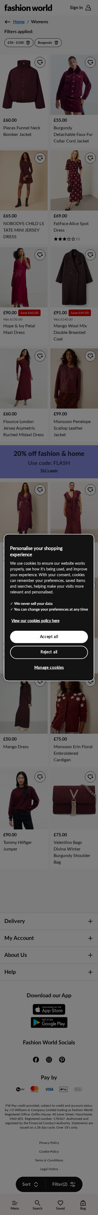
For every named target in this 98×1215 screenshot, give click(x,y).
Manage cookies (49, 667)
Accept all (49, 637)
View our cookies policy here (35, 621)
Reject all (49, 652)
